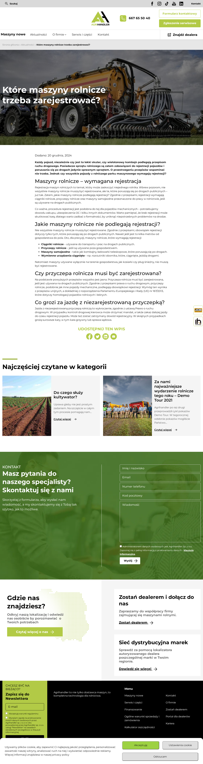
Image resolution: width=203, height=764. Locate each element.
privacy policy (60, 754)
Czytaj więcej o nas (32, 632)
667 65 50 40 (139, 18)
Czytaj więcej (62, 419)
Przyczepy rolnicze (53, 248)
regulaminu (32, 713)
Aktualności (38, 34)
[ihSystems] (198, 321)
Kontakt (196, 3)
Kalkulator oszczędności (139, 727)
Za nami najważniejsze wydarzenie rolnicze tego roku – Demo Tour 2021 (173, 390)
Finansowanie (133, 709)
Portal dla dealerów (178, 716)
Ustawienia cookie (180, 745)
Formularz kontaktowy (180, 13)
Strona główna (10, 44)
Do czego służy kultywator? (68, 394)
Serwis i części (82, 34)
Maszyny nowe (13, 34)
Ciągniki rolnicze (52, 244)
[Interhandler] (198, 310)
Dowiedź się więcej (135, 669)
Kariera (170, 723)
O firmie (171, 702)
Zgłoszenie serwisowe (179, 23)
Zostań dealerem (133, 622)
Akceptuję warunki (23, 713)
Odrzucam (160, 756)
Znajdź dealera (185, 35)
